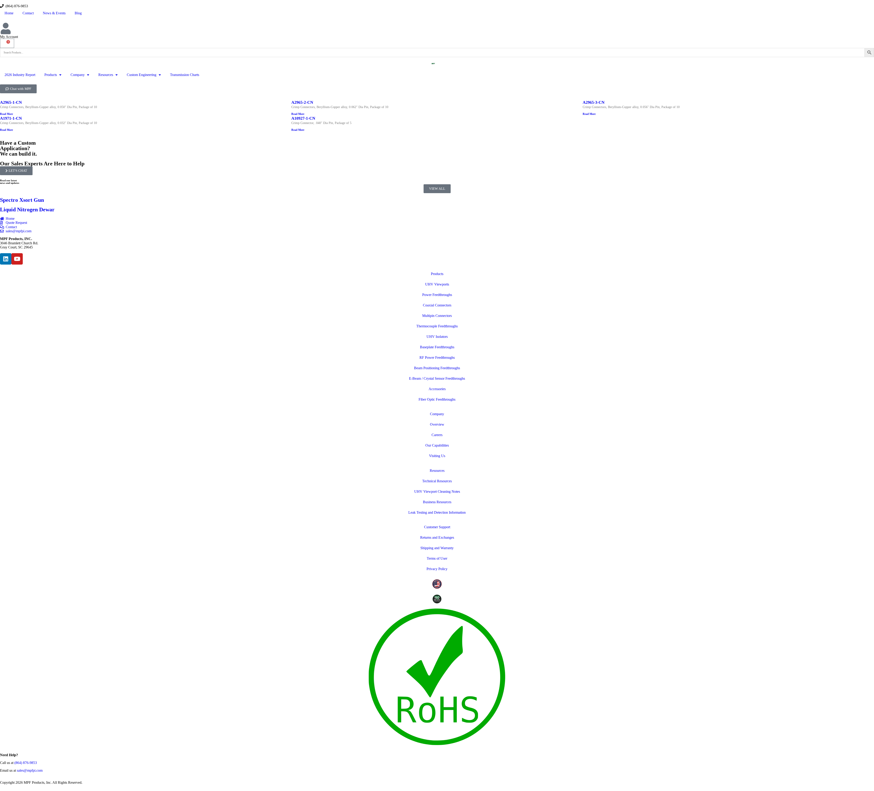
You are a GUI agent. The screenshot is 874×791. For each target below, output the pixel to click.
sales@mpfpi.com (30, 770)
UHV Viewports (437, 284)
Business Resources (437, 502)
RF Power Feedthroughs (437, 357)
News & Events (54, 13)
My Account (9, 37)
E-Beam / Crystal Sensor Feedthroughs (437, 378)
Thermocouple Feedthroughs (437, 326)
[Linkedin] (5, 259)
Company (78, 75)
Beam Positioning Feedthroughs (437, 368)
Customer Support (437, 527)
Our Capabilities (437, 445)
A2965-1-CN (11, 102)
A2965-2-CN (302, 102)
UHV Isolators (437, 337)
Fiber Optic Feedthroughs (437, 399)
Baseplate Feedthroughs (437, 347)
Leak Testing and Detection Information (437, 512)
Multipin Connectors (437, 316)
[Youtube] (17, 259)
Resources (105, 75)
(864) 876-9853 (16, 6)
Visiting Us (437, 456)
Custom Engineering (141, 75)
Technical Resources (437, 481)
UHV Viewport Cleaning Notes (437, 491)
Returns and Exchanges (437, 537)
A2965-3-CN (594, 102)
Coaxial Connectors (437, 305)
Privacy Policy (437, 569)
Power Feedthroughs (437, 295)
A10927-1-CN (303, 118)
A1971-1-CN (11, 118)
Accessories (437, 389)
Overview (437, 424)
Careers (437, 435)
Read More (6, 114)
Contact (28, 13)
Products (50, 75)
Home (9, 13)
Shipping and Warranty (437, 548)
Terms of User (437, 558)
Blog (78, 13)
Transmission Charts (184, 75)
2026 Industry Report (20, 75)
